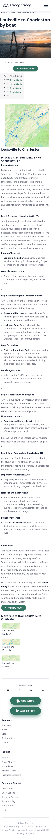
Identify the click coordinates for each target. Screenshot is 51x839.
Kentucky (11, 12)
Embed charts (9, 766)
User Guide (7, 788)
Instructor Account (11, 775)
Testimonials (8, 738)
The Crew (6, 725)
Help (4, 809)
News (4, 729)
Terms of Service (10, 797)
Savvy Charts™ (9, 762)
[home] (20, 5)
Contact (6, 742)
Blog (4, 734)
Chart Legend (8, 792)
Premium (6, 757)
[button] (46, 5)
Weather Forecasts (11, 770)
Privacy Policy (8, 801)
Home (3, 12)
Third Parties (8, 805)
